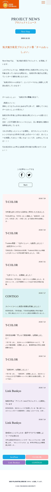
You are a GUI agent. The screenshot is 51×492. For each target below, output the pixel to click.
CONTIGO (37, 462)
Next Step (25, 31)
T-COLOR (37, 457)
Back (25, 185)
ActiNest (14, 457)
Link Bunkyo (14, 462)
